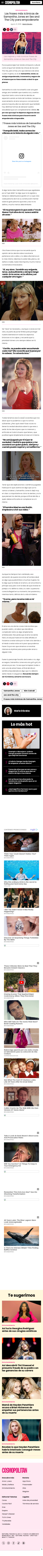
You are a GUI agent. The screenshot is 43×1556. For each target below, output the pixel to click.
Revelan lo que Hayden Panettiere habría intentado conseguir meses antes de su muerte (21, 1449)
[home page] (12, 2)
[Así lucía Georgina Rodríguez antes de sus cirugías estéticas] (21, 1312)
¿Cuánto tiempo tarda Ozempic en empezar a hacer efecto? (22, 762)
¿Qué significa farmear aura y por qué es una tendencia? (22, 790)
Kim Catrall (29, 690)
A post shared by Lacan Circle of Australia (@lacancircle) (22, 183)
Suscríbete (36, 2)
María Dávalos (27, 24)
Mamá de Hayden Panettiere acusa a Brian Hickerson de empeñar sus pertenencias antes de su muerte (20, 1408)
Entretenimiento (22, 10)
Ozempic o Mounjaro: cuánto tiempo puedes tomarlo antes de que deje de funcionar (22, 753)
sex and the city (11, 695)
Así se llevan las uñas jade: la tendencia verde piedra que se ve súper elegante (22, 781)
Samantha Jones (12, 690)
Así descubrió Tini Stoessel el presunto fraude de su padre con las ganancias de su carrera (20, 1368)
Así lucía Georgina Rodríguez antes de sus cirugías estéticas (19, 1330)
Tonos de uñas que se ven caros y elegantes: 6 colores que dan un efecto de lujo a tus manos (22, 771)
